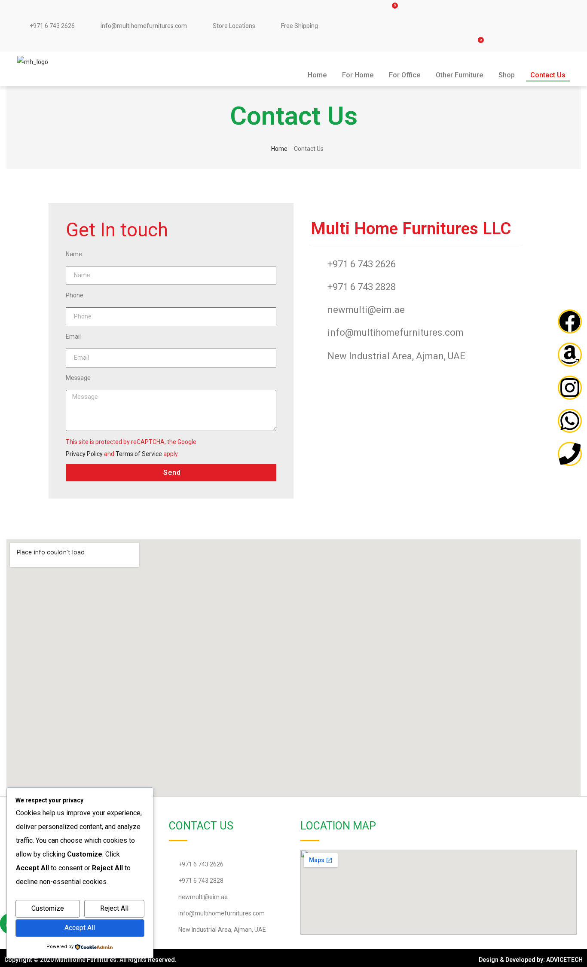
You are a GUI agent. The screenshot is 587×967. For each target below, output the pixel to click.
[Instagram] (570, 388)
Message (78, 377)
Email (73, 336)
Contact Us (548, 75)
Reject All (114, 908)
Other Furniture (459, 75)
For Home (357, 75)
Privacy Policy (84, 453)
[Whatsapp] (570, 421)
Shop (506, 75)
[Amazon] (570, 355)
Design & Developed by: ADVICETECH (531, 959)
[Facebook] (570, 321)
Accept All (79, 928)
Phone (74, 295)
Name (74, 254)
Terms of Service (139, 453)
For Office (404, 75)
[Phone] (570, 454)
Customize (47, 908)
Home (317, 75)
